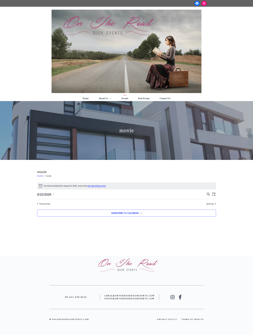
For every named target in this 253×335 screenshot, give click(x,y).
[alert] (126, 185)
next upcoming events (96, 185)
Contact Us (165, 98)
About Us (103, 98)
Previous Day (44, 204)
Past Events (144, 98)
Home (86, 98)
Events (125, 98)
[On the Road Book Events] (126, 51)
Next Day (210, 204)
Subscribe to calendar (125, 213)
